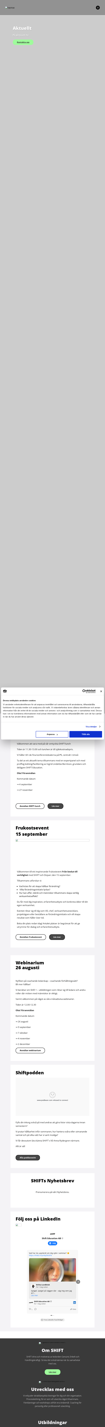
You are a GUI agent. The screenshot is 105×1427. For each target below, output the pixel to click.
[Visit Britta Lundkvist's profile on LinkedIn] (33, 1286)
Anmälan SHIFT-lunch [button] (30, 806)
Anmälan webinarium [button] (30, 1050)
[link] (50, 8)
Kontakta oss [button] (23, 42)
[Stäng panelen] (101, 691)
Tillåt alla (86, 734)
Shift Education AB (51, 1238)
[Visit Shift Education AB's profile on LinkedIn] (31, 1303)
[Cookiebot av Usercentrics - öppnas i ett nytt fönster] (84, 691)
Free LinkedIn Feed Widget (53, 1320)
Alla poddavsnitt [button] (28, 1157)
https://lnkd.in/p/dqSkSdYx (40, 1255)
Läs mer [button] (55, 806)
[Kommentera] (34, 1309)
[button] (27, 1282)
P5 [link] (60, 754)
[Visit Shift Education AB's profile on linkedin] (52, 1233)
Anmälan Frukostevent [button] (31, 937)
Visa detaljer (91, 727)
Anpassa (51, 734)
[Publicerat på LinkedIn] (74, 1302)
